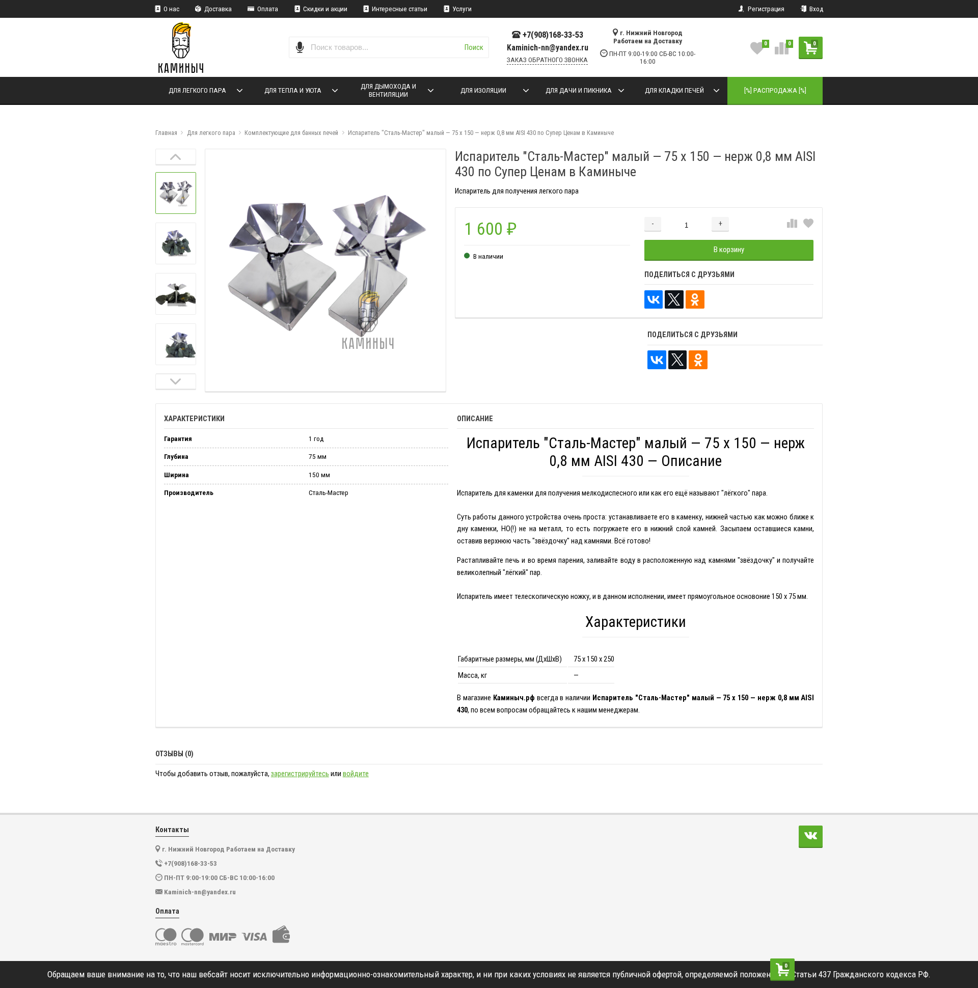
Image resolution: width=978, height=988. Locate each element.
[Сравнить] (792, 223)
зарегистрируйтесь (300, 774)
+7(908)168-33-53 (553, 35)
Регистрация (765, 9)
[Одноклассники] (695, 299)
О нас (170, 9)
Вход (815, 9)
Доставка (217, 9)
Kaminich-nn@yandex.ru (547, 47)
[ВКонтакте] (653, 299)
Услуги (461, 9)
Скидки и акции (324, 9)
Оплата (267, 9)
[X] (674, 299)
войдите (356, 774)
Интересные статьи (398, 9)
